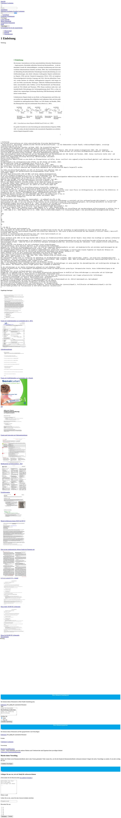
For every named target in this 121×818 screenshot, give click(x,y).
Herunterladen (5, 637)
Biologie (6, 32)
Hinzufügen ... (5, 26)
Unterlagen (4, 3)
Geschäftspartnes (10, 749)
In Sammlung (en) (6, 28)
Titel (2, 706)
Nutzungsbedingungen (14, 752)
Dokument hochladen (7, 11)
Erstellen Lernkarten (18, 11)
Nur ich (5, 720)
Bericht (3, 749)
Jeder (4, 718)
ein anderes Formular (26, 777)
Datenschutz (4, 752)
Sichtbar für (4, 716)
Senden (10, 816)
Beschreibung (8, 710)
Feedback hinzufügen (6, 763)
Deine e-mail (4, 795)
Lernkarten (10, 3)
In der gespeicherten (16, 28)
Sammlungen (11, 16)
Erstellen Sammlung (6, 721)
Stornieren (4, 816)
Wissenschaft (8, 31)
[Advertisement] (54, 48)
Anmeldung (4, 9)
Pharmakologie (8, 34)
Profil (2, 24)
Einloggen (4, 705)
